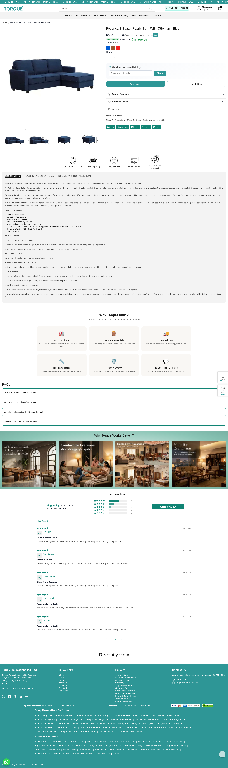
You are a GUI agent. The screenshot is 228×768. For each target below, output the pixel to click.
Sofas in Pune (157, 715)
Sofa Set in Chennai (44, 723)
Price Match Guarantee (125, 690)
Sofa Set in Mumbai (112, 727)
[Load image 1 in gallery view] (14, 140)
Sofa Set (114, 741)
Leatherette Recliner (173, 741)
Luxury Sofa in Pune (68, 731)
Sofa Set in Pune (183, 727)
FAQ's (61, 680)
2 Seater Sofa (56, 741)
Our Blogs (63, 690)
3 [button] (115, 639)
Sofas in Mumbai (140, 715)
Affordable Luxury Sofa (82, 753)
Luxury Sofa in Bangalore (96, 719)
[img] (43, 528)
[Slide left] (6, 467)
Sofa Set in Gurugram (118, 723)
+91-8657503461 (183, 679)
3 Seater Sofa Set (171, 749)
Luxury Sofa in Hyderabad (174, 719)
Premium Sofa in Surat (131, 731)
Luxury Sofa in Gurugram (142, 723)
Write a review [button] (168, 506)
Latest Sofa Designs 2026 (107, 753)
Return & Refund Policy (126, 696)
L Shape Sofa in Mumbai (135, 727)
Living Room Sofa (154, 745)
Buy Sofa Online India (45, 745)
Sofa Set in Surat (88, 731)
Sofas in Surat (173, 715)
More (156, 15)
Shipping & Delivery (124, 685)
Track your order (122, 698)
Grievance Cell (122, 688)
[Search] (150, 8)
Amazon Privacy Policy (125, 701)
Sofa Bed (157, 741)
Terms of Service (122, 675)
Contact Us (64, 685)
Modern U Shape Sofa (127, 749)
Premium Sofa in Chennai (93, 723)
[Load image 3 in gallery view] (64, 140)
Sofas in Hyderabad (64, 715)
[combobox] (107, 8)
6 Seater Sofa (144, 741)
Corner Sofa (63, 745)
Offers (62, 675)
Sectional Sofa (78, 745)
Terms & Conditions (114, 116)
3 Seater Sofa (41, 741)
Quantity (110, 52)
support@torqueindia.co (187, 682)
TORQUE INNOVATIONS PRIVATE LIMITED (28, 764)
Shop (67, 15)
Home (4, 22)
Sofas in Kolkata (122, 715)
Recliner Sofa (101, 741)
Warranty (119, 683)
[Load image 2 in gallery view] (39, 140)
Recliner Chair (69, 749)
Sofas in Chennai (84, 715)
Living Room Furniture (175, 745)
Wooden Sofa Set (61, 753)
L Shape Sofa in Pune (46, 731)
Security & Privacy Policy (126, 677)
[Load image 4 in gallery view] (88, 140)
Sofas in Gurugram (103, 715)
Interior (62, 677)
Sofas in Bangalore (43, 715)
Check (160, 73)
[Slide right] (222, 467)
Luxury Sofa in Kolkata (89, 727)
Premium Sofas (128, 741)
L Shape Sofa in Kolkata (66, 727)
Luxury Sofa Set (95, 745)
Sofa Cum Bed (85, 749)
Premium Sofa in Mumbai (161, 727)
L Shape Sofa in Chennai (67, 723)
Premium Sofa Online (104, 749)
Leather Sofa (54, 749)
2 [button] (110, 639)
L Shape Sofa (71, 741)
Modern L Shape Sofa (150, 749)
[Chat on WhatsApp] (6, 762)
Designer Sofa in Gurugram (169, 723)
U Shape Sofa (86, 741)
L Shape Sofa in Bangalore (70, 719)
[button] (68, 15)
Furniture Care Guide (125, 693)
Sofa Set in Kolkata (43, 727)
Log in (205, 9)
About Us (63, 683)
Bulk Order (64, 688)
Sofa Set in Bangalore (45, 719)
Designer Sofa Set (113, 745)
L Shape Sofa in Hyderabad (147, 719)
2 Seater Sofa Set (42, 753)
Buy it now (196, 84)
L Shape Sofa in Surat (108, 731)
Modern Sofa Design (133, 745)
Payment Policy (122, 680)
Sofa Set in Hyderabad (121, 719)
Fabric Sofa (40, 749)
